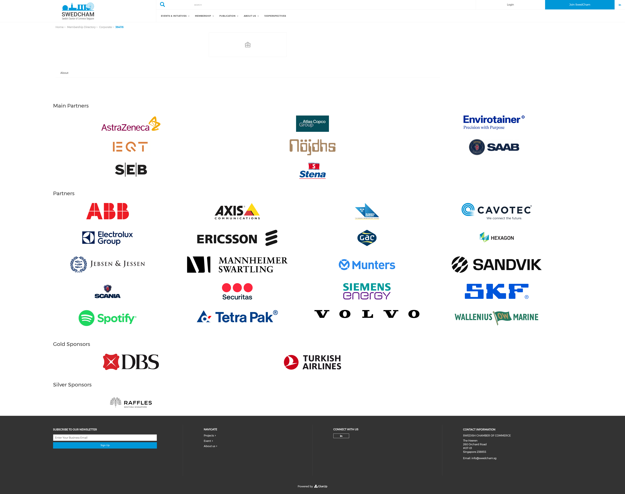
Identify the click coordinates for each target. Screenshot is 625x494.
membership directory (81, 27)
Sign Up (105, 445)
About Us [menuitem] (250, 16)
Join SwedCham (579, 4)
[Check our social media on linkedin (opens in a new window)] (341, 436)
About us (209, 446)
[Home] (78, 11)
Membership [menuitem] (203, 16)
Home (59, 27)
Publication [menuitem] (227, 16)
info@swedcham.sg (484, 458)
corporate (105, 27)
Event (207, 441)
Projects (209, 435)
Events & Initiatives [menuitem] (174, 16)
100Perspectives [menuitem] (275, 16)
